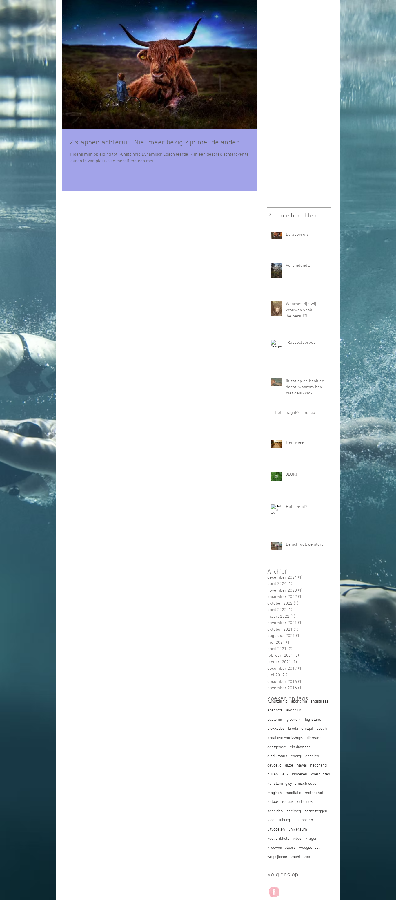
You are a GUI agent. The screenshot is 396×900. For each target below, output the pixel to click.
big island (313, 719)
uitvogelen (276, 829)
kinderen (299, 774)
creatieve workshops (285, 738)
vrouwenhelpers (281, 847)
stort (271, 820)
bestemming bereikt (284, 719)
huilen (272, 774)
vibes (297, 838)
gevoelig (274, 765)
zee (307, 857)
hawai (302, 765)
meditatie (293, 793)
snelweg (293, 811)
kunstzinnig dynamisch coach (293, 783)
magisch (274, 793)
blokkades (276, 728)
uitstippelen (303, 820)
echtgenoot (276, 747)
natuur (273, 802)
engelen (312, 756)
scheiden (275, 811)
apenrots (275, 710)
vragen (311, 838)
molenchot (314, 793)
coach (322, 728)
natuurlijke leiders (297, 802)
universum (297, 829)
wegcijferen (277, 857)
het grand (318, 765)
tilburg (284, 820)
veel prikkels (278, 838)
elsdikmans (277, 756)
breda (293, 728)
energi (296, 756)
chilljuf (307, 728)
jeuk (284, 774)
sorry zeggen (315, 811)
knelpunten (320, 774)
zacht (295, 857)
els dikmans (300, 747)
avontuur (293, 710)
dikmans (314, 738)
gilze (289, 765)
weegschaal (309, 847)
